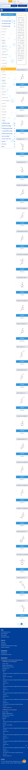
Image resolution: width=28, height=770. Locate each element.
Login (18, 1)
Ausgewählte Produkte (5, 636)
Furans (3, 37)
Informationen (4, 657)
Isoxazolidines (4, 63)
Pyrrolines (4, 94)
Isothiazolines (4, 57)
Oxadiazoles (4, 68)
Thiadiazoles (4, 106)
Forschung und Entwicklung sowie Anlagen (9, 645)
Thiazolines (4, 114)
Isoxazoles (4, 60)
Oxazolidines (4, 74)
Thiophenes (4, 117)
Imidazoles (4, 43)
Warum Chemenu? (4, 633)
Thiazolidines (4, 111)
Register (14, 1)
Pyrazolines (4, 86)
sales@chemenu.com (16, 761)
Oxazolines (4, 77)
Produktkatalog (4, 652)
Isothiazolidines (4, 54)
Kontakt (3, 759)
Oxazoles (3, 71)
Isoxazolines (4, 66)
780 (19, 625)
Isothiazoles (4, 51)
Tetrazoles (3, 103)
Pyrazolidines (4, 83)
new (8, 18)
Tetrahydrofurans (5, 97)
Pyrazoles (3, 80)
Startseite (10, 1)
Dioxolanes (4, 31)
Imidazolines (4, 48)
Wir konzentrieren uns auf (6, 632)
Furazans (3, 40)
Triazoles (3, 120)
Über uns (3, 640)
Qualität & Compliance (5, 647)
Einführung (3, 642)
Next (23, 625)
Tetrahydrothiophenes (6, 100)
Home (2, 629)
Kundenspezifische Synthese (6, 654)
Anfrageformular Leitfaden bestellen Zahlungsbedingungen (12, 660)
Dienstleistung (3, 644)
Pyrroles (3, 88)
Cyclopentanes (4, 28)
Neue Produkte (3, 635)
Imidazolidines (4, 46)
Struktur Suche (22, 5)
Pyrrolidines (4, 91)
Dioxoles (3, 34)
